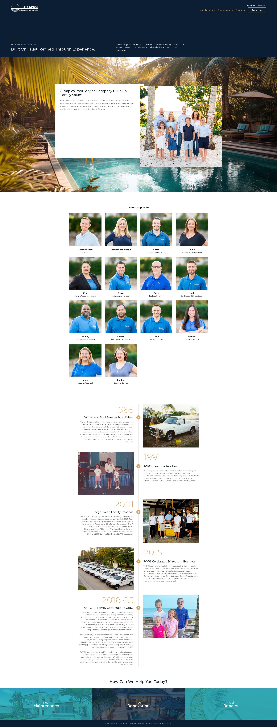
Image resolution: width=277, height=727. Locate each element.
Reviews (261, 5)
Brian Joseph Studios (163, 723)
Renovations (225, 10)
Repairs (240, 10)
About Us (251, 5)
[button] (145, 425)
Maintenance (207, 10)
